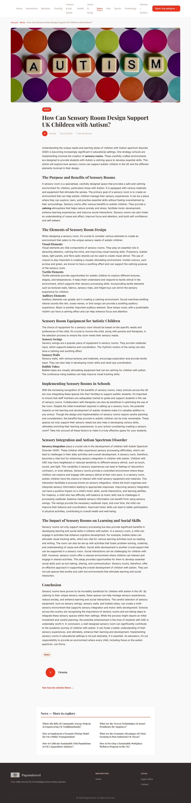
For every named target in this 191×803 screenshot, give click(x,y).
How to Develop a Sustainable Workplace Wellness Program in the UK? (121, 745)
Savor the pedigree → (166, 8)
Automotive (32, 8)
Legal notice (147, 779)
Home (19, 8)
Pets (108, 8)
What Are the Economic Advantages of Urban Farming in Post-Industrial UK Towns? (123, 735)
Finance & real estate (70, 8)
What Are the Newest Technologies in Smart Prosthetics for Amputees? (122, 725)
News (100, 8)
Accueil (14, 22)
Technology (130, 8)
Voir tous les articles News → (58, 687)
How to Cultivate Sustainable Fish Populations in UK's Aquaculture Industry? (67, 745)
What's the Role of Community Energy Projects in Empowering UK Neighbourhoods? (67, 725)
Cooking (58, 8)
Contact (145, 784)
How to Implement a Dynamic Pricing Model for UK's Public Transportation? (66, 735)
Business (45, 8)
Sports (117, 8)
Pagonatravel (31, 775)
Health (80, 8)
